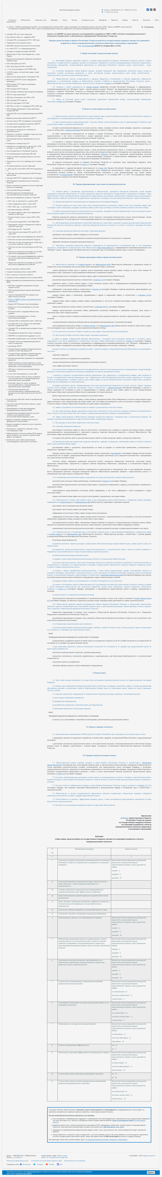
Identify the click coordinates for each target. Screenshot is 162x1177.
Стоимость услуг (88, 20)
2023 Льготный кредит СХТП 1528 (18, 103)
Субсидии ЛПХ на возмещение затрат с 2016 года (25, 321)
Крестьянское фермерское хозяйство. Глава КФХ (23, 197)
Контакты (146, 20)
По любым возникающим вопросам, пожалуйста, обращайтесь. (106, 1139)
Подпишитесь (26, 20)
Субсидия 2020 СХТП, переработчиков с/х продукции (24, 178)
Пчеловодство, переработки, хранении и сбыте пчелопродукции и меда (22, 429)
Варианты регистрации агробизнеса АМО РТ (21, 118)
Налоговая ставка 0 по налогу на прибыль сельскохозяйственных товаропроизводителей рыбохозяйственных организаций (23, 384)
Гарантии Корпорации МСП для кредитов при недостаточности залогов (23, 295)
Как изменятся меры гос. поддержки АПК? (21, 37)
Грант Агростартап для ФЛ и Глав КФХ (20, 66)
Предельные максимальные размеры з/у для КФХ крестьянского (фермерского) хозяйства (25, 252)
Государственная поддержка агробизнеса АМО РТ (23, 124)
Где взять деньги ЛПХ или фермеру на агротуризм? (24, 121)
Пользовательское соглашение (74, 1161)
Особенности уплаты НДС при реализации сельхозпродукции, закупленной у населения (22, 440)
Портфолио (103, 20)
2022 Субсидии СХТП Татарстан (17, 89)
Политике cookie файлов (24, 1173)
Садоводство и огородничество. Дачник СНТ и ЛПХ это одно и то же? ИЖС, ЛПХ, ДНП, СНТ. (24, 147)
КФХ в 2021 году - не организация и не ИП (22, 207)
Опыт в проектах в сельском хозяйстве (20, 275)
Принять (151, 1172)
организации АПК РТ (15, 346)
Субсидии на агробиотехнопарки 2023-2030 (21, 51)
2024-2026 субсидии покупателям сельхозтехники (23, 46)
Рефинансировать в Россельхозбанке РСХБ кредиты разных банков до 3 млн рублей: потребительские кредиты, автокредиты (24, 435)
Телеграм (39, 1164)
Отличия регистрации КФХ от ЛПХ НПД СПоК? (24, 222)
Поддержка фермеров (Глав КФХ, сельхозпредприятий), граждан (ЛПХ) (39, 27)
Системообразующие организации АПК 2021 (21, 154)
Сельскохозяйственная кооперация (18, 190)
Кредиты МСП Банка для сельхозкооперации (23, 304)
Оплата (74, 20)
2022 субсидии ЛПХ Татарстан (17, 100)
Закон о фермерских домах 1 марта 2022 (22, 204)
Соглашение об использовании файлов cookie (46, 1161)
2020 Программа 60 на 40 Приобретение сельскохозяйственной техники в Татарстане (22, 194)
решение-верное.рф (32, 1171)
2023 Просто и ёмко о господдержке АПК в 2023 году (24, 106)
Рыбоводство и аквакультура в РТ (18, 143)
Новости (135, 20)
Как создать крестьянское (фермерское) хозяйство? (25, 237)
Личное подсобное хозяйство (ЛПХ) (18, 269)
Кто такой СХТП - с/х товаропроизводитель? (21, 48)
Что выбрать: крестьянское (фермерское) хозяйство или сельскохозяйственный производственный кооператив (25, 258)
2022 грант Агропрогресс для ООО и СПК (20, 97)
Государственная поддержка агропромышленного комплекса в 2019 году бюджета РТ (24, 350)
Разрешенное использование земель (19, 43)
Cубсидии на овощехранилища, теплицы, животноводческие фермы (22, 317)
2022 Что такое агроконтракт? (16, 94)
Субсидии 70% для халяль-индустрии (19, 34)
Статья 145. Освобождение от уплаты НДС (22, 374)
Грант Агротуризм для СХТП (16, 63)
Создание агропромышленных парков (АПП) (21, 272)
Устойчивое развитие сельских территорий (21, 166)
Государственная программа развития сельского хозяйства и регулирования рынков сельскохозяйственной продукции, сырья (23, 415)
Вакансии (114, 20)
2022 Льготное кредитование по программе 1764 (23, 77)
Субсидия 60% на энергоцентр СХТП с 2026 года (23, 40)
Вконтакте (27, 1164)
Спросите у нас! (40, 20)
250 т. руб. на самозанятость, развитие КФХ (23, 201)
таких (113, 1127)
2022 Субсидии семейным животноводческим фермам (25, 92)
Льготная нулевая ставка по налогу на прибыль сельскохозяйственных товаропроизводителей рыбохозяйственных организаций (24, 378)
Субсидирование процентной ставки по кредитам (24, 333)
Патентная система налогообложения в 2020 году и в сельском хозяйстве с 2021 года (25, 243)
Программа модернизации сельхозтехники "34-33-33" (26, 338)
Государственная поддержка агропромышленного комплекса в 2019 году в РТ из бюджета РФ (24, 354)
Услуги (64, 20)
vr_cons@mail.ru (16, 1157)
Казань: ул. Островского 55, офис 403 (54, 1157)
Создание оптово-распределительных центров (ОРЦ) (24, 277)
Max (61, 1164)
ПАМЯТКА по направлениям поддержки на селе (24, 336)
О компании (12, 20)
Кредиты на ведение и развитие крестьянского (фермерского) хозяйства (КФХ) (22, 420)
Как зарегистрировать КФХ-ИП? (18, 209)
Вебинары (54, 20)
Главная (125, 20)
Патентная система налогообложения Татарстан (24, 239)
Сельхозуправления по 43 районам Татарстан (22, 151)
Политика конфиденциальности (17, 1161)
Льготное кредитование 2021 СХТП (18, 127)
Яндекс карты (62, 1156)
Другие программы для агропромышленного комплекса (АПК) (85, 27)
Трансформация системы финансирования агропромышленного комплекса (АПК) (21, 409)
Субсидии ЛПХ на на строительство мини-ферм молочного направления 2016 (24, 324)
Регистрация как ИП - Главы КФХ (19, 229)
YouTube (51, 1164)
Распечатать (149, 27)
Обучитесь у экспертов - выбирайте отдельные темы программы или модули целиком (24, 135)
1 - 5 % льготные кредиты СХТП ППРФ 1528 (21, 69)
